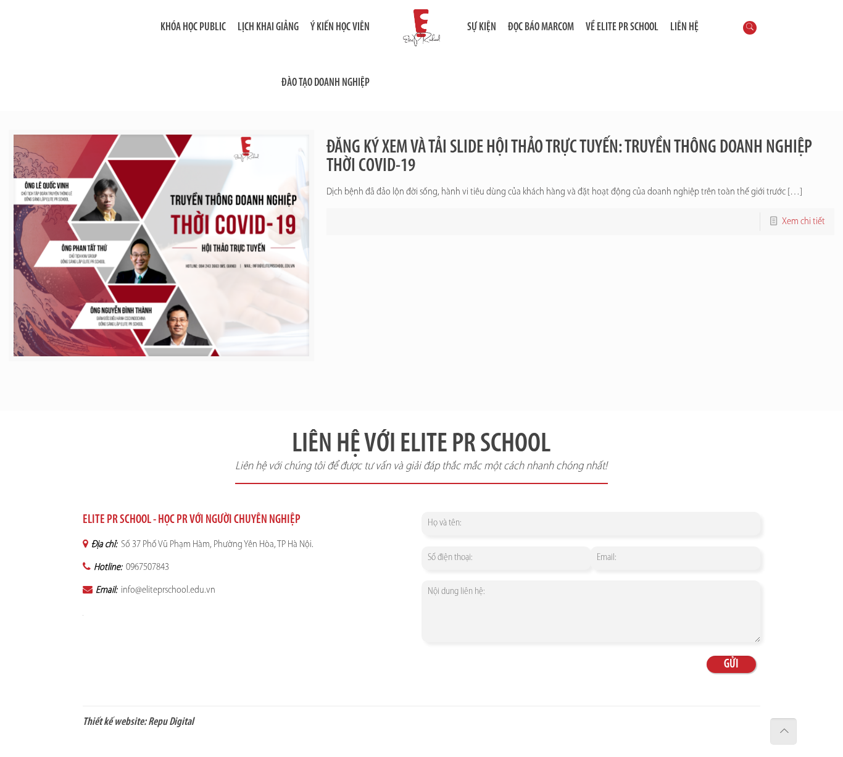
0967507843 (146, 567)
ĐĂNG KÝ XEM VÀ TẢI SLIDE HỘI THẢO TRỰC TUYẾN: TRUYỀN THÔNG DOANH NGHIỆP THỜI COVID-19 (569, 157)
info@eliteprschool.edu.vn (167, 590)
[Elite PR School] (421, 28)
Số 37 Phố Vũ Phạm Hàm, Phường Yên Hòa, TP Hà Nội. (216, 545)
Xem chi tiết (803, 222)
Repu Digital (171, 722)
